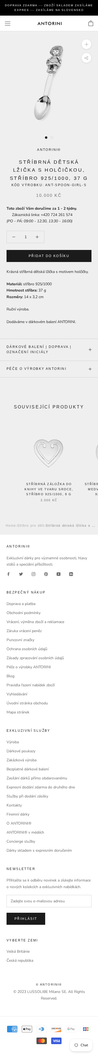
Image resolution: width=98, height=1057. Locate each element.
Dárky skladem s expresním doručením (39, 850)
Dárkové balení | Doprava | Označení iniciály (39, 349)
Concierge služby (21, 841)
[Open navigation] (7, 23)
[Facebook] (8, 574)
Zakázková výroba (21, 760)
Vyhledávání (17, 694)
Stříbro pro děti (30, 525)
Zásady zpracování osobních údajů (35, 658)
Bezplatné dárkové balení (28, 769)
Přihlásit (25, 919)
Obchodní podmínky (24, 612)
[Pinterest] (46, 574)
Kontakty (14, 805)
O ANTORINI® (19, 823)
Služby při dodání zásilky (27, 796)
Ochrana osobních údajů (27, 649)
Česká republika (20, 960)
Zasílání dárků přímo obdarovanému (37, 778)
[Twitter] (21, 574)
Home (11, 525)
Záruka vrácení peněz (24, 630)
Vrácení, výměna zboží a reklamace (35, 621)
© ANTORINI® (49, 984)
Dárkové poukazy (21, 751)
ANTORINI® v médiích (25, 832)
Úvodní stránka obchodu (27, 703)
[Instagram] (33, 574)
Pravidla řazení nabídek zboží (31, 685)
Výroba (13, 742)
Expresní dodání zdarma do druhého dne (41, 787)
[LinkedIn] (71, 574)
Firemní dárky (18, 814)
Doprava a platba (21, 603)
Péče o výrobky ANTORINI (36, 369)
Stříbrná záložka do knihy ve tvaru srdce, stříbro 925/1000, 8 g (48, 489)
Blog (10, 676)
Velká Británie (18, 951)
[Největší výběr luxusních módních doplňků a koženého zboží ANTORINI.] (49, 23)
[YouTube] (58, 574)
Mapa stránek (18, 712)
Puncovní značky (20, 640)
